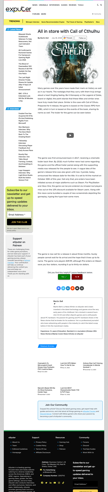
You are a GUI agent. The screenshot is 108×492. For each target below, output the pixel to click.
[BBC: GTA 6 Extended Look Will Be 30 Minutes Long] (11, 96)
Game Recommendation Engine (52, 22)
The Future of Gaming (74, 22)
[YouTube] (55, 482)
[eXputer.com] (18, 9)
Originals (43, 5)
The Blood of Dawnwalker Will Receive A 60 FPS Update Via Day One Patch (25, 68)
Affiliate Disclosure (43, 452)
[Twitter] (63, 288)
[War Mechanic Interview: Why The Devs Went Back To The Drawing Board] (11, 130)
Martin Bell (43, 38)
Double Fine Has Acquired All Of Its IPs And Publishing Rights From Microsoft (26, 118)
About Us (16, 442)
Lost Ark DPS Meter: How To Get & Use (68, 364)
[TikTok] (63, 482)
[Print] (82, 288)
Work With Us (88, 452)
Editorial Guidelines (20, 449)
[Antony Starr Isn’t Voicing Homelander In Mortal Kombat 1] (93, 355)
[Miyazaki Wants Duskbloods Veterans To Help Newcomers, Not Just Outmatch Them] (11, 37)
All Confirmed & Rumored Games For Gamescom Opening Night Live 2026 (25, 55)
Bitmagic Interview (32, 22)
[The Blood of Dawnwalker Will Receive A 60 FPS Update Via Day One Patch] (11, 67)
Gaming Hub (64, 442)
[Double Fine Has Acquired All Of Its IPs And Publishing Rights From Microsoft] (11, 116)
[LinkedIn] (68, 288)
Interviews (54, 5)
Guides (64, 5)
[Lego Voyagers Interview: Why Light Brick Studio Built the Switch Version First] (11, 173)
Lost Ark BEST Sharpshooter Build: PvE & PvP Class (69, 390)
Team (14, 445)
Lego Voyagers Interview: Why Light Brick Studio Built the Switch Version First (25, 175)
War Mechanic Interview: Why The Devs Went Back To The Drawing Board (24, 132)
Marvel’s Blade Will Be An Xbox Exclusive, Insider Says (46, 390)
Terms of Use (41, 449)
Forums (36, 14)
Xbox (98, 22)
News (34, 5)
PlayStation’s (89, 22)
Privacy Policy (41, 442)
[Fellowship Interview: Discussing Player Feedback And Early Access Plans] (11, 143)
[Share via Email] (77, 288)
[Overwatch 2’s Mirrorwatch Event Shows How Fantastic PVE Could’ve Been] (47, 355)
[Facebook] (59, 288)
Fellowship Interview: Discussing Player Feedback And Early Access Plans (26, 145)
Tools (80, 5)
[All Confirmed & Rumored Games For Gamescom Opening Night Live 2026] (11, 53)
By (39, 38)
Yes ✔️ (64, 277)
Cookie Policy (41, 445)
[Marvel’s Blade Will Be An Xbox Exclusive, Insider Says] (47, 380)
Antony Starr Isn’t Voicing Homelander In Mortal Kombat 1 (93, 365)
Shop (61, 445)
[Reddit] (72, 288)
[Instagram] (59, 482)
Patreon (62, 449)
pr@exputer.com (49, 472)
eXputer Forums (89, 411)
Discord (86, 445)
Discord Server (45, 414)
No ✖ (77, 277)
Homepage (16, 452)
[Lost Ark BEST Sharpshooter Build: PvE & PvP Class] (70, 380)
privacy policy (11, 230)
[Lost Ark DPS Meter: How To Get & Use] (70, 355)
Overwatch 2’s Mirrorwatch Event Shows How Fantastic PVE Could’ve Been (46, 366)
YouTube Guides (89, 449)
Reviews (72, 5)
